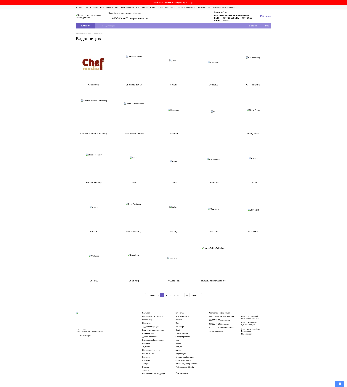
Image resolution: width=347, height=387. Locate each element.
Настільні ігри (148, 354)
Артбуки (145, 364)
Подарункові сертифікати (152, 316)
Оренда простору (127, 8)
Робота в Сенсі (112, 8)
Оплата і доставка (204, 8)
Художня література (150, 327)
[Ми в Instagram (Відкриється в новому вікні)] (263, 7)
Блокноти (146, 357)
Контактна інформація (186, 8)
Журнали (146, 347)
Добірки (145, 370)
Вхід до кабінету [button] (182, 316)
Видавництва (170, 8)
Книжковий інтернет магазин (93, 332)
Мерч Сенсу (147, 320)
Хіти (86, 8)
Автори (160, 8)
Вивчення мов (148, 333)
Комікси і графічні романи (152, 340)
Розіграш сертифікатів (185, 367)
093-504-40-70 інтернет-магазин (130, 18)
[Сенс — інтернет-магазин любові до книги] (89, 318)
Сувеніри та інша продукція (153, 374)
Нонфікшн (146, 323)
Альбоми (146, 360)
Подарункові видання (151, 350)
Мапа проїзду (246, 334)
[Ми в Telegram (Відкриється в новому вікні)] (267, 7)
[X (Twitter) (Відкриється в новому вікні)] (260, 7)
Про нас (145, 8)
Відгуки (152, 8)
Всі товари (94, 8)
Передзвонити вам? (216, 331)
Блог (137, 8)
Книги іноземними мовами (153, 330)
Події (102, 8)
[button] (345, 3)
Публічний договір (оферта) (223, 8)
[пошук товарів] (100, 26)
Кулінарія (146, 343)
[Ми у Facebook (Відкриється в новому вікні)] (257, 7)
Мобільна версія (84, 336)
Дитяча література (150, 337)
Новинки (79, 8)
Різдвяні (145, 367)
